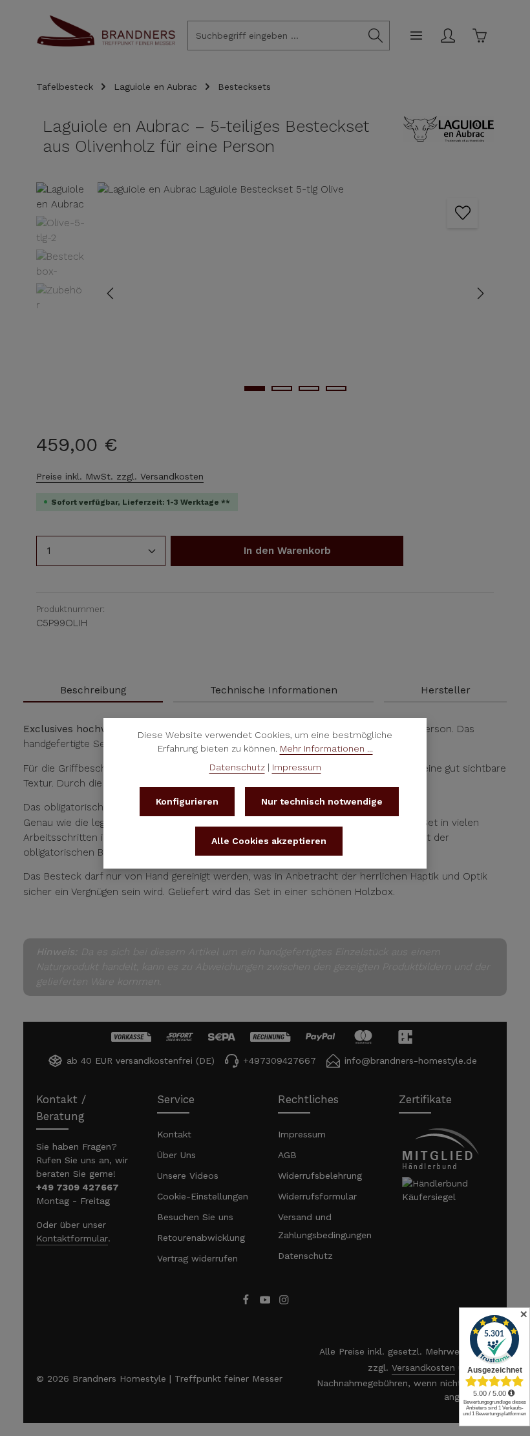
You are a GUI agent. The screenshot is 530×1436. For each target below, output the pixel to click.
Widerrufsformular (317, 1196)
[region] (265, 293)
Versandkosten (423, 1367)
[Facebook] (247, 1301)
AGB (287, 1155)
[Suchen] (376, 35)
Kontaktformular (72, 1238)
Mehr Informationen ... (326, 748)
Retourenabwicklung (201, 1237)
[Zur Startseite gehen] (106, 44)
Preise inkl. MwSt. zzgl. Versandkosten (120, 476)
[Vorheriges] (111, 293)
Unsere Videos (187, 1175)
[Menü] (415, 35)
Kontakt (174, 1134)
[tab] (93, 691)
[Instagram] (284, 1301)
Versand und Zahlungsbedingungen (325, 1226)
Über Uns (176, 1155)
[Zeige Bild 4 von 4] (336, 388)
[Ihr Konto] (447, 35)
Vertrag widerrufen (197, 1258)
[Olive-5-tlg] (295, 293)
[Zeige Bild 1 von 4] (254, 388)
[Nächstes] (479, 293)
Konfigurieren (187, 801)
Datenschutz (305, 1256)
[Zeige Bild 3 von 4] (309, 388)
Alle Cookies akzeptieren (268, 841)
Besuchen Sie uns (195, 1217)
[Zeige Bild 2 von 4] (281, 388)
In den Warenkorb (287, 550)
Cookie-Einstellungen (202, 1196)
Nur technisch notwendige (322, 801)
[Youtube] (267, 1301)
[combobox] (275, 35)
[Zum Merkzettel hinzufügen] (462, 213)
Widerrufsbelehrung (320, 1175)
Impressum (302, 1134)
